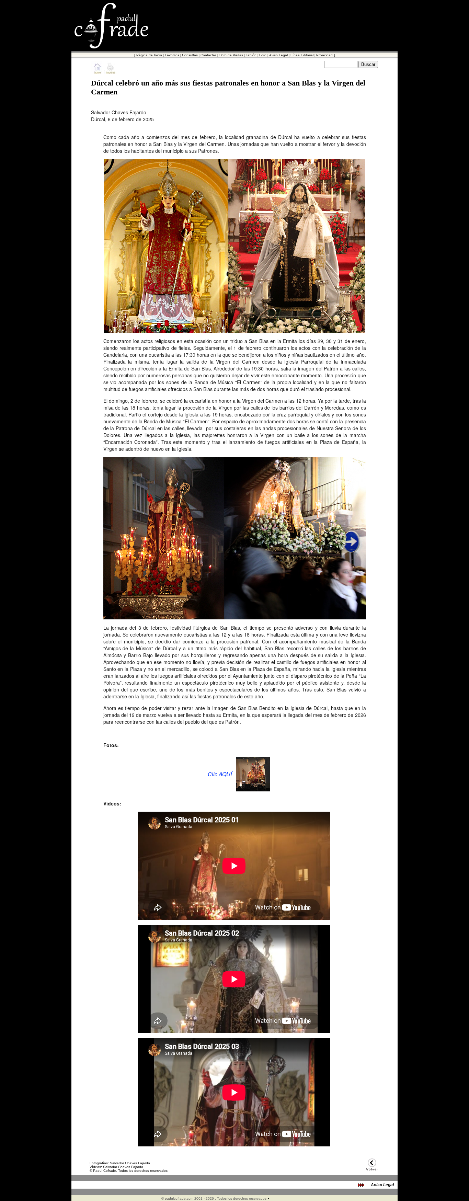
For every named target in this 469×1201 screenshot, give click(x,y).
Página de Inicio (149, 55)
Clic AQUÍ (220, 774)
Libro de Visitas (231, 55)
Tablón (251, 55)
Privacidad (324, 55)
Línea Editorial (301, 55)
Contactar (208, 55)
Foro (262, 55)
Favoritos (172, 55)
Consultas (190, 55)
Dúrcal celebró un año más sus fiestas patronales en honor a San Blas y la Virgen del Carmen (228, 87)
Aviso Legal (278, 55)
